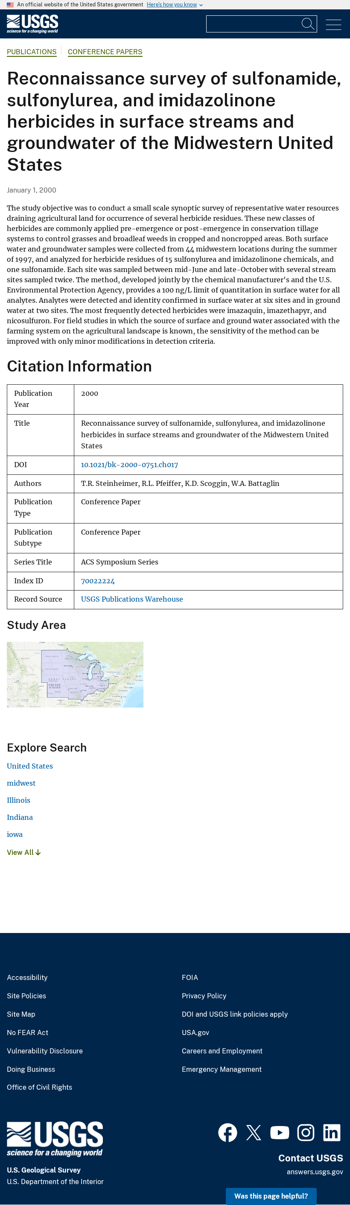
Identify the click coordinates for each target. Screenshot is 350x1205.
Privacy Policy (204, 996)
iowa (15, 834)
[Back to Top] (319, 1174)
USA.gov (195, 1033)
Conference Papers (105, 52)
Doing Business (31, 1069)
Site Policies (26, 996)
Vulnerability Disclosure (45, 1051)
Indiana (20, 817)
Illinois (18, 800)
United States (30, 766)
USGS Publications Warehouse (132, 599)
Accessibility (27, 978)
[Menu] (333, 25)
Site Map (21, 1014)
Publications (32, 52)
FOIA (190, 978)
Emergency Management (222, 1069)
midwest (21, 783)
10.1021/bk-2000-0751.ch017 (129, 465)
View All (21, 852)
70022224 (98, 581)
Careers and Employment (222, 1051)
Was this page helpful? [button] (271, 1196)
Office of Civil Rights (39, 1087)
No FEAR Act (27, 1033)
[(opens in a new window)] (227, 1131)
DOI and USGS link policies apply (235, 1014)
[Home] (32, 31)
